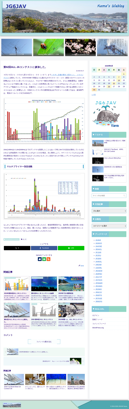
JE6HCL (98, 249)
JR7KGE (98, 298)
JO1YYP (98, 277)
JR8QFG (98, 301)
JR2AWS (98, 286)
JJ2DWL (98, 268)
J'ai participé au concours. (12, 239)
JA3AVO (98, 243)
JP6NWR (98, 283)
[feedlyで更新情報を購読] (44, 259)
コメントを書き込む (44, 342)
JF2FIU (98, 255)
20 (114, 83)
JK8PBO (98, 274)
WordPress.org (98, 328)
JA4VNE (98, 246)
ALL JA (24, 239)
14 (119, 80)
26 (109, 86)
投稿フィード (97, 320)
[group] (14, 382)
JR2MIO (98, 289)
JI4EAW (98, 265)
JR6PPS (98, 295)
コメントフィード (99, 324)
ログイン (95, 315)
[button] (81, 382)
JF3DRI (98, 258)
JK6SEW (98, 271)
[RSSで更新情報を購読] (48, 259)
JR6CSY (98, 292)
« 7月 (94, 95)
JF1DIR (98, 252)
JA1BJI (98, 240)
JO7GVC (98, 280)
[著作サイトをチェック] (40, 259)
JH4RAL (98, 262)
